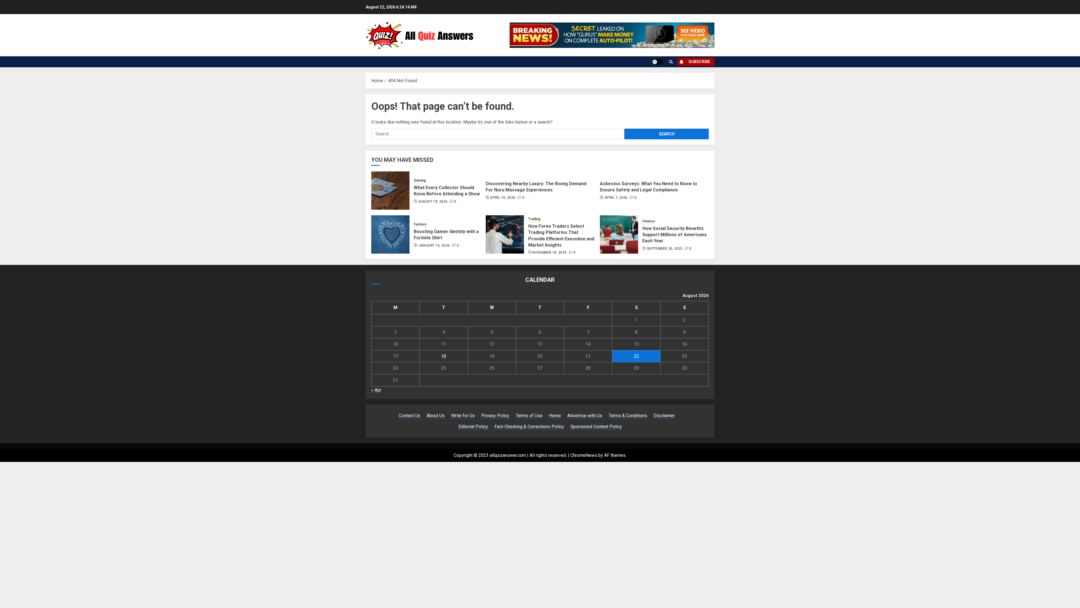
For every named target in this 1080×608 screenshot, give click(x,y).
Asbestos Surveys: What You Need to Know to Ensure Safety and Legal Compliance (648, 187)
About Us (436, 415)
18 (443, 356)
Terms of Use (529, 415)
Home (555, 415)
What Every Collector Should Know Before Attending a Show (447, 190)
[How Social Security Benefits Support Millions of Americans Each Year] (619, 234)
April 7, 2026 (616, 198)
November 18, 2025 (549, 252)
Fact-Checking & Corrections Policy (529, 426)
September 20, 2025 (664, 249)
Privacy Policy (495, 415)
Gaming (420, 180)
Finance (648, 221)
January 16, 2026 (434, 245)
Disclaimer (664, 415)
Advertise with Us (584, 415)
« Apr (376, 390)
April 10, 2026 (502, 198)
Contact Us (409, 415)
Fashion (420, 224)
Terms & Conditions (628, 415)
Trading (534, 219)
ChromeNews (583, 455)
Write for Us (463, 415)
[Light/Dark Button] (657, 62)
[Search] (670, 61)
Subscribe (699, 61)
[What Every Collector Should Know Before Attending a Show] (390, 190)
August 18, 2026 (432, 202)
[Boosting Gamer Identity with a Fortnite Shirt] (390, 234)
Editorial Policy (473, 426)
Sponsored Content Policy (596, 426)
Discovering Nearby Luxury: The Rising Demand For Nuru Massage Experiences (536, 187)
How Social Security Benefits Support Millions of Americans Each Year (674, 235)
